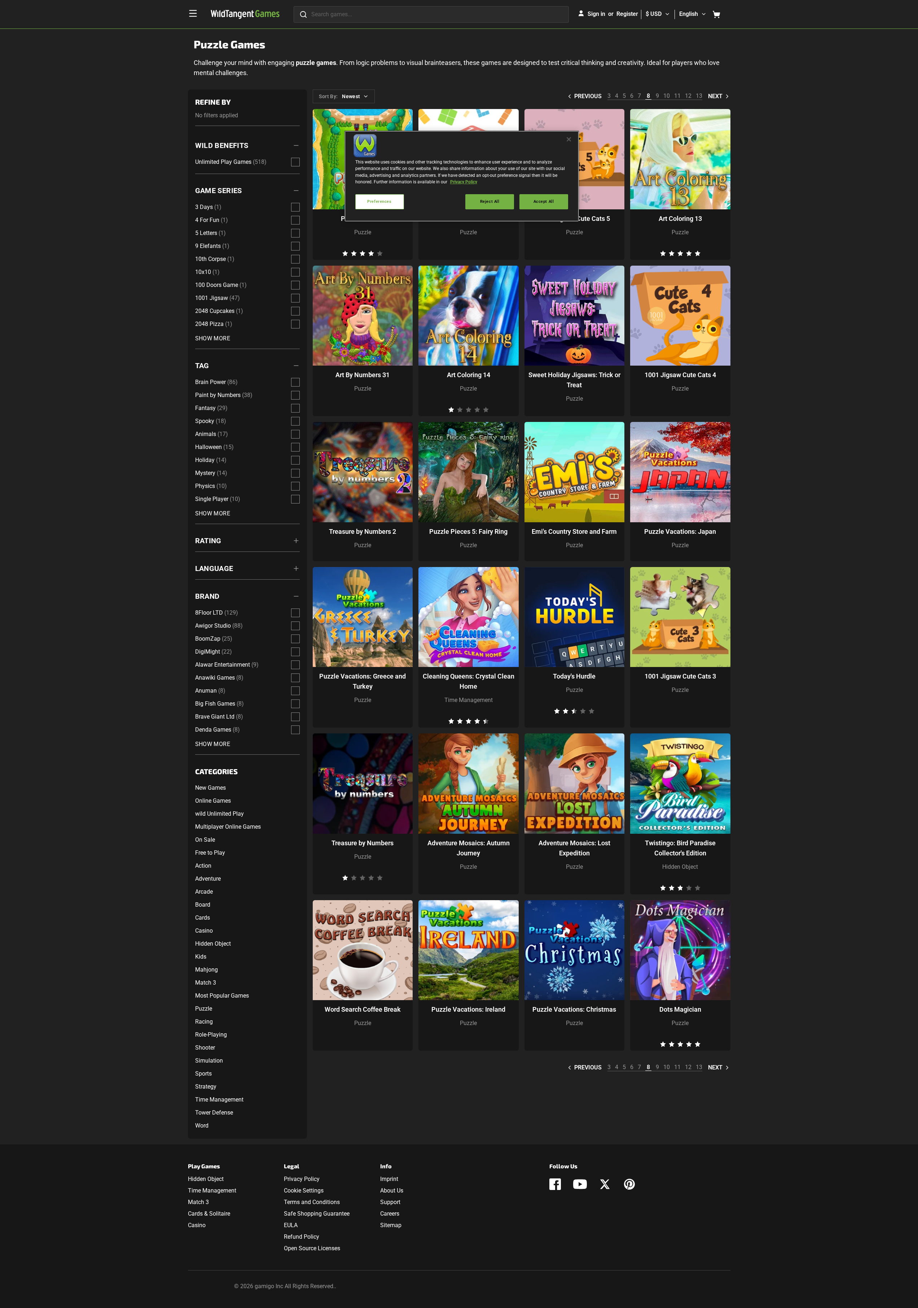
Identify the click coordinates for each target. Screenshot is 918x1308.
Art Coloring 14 (468, 375)
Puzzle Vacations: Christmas (574, 1009)
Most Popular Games (222, 995)
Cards (202, 917)
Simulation (209, 1060)
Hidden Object (213, 943)
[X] (605, 1184)
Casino (204, 930)
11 (677, 95)
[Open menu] (193, 13)
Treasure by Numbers (362, 843)
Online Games (213, 800)
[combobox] (431, 14)
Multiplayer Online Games (228, 826)
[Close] (569, 139)
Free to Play (210, 852)
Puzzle (203, 1008)
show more (212, 338)
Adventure (208, 878)
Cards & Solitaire (209, 1213)
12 (688, 95)
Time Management (219, 1099)
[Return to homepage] (245, 14)
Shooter (205, 1047)
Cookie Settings (304, 1190)
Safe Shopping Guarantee (317, 1213)
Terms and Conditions (312, 1202)
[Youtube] (580, 1184)
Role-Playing (211, 1034)
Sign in (596, 13)
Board (202, 904)
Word (201, 1125)
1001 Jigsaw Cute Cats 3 (680, 676)
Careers (389, 1213)
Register (627, 13)
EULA (291, 1225)
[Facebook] (555, 1184)
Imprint (389, 1179)
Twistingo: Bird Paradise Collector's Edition (680, 848)
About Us (391, 1190)
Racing (204, 1021)
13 (699, 95)
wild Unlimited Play (219, 813)
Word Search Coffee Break (363, 1009)
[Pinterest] (629, 1184)
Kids (200, 956)
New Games (210, 787)
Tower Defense (214, 1112)
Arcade (204, 891)
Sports (203, 1073)
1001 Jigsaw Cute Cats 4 (680, 375)
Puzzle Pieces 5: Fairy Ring (468, 531)
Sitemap (390, 1225)
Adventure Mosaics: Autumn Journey (468, 848)
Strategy (205, 1086)
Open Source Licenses (312, 1248)
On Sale (205, 839)
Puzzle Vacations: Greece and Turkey (362, 681)
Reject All (490, 201)
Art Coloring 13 (680, 218)
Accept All (543, 201)
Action (203, 865)
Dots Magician (680, 1009)
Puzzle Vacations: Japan (680, 531)
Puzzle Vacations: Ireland (468, 1009)
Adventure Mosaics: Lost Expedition (574, 848)
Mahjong (206, 969)
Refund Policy (301, 1236)
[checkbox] (295, 162)
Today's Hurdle (574, 676)
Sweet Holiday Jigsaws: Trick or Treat (574, 380)
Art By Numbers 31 (362, 375)
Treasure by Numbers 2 (362, 531)
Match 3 (205, 982)
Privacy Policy (302, 1179)
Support (390, 1202)
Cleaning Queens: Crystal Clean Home (468, 681)
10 (666, 95)
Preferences (379, 201)
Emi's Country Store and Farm (574, 531)
